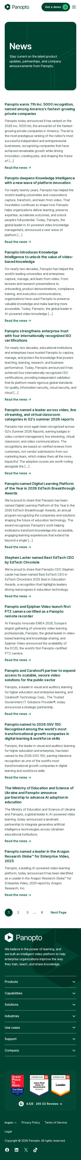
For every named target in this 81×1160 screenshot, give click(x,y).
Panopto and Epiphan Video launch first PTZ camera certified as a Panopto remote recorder (38, 611)
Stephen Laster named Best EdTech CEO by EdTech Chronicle (39, 560)
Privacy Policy (31, 1122)
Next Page (58, 912)
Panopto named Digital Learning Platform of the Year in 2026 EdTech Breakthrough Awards (40, 488)
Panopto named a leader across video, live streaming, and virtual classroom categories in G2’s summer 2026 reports (40, 414)
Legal (8, 1131)
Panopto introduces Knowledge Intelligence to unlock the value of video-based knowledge (39, 257)
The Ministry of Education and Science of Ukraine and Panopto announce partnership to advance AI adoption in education (39, 795)
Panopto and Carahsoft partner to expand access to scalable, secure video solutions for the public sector (40, 675)
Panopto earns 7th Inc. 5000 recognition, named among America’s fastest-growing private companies (40, 109)
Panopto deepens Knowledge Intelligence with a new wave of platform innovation (40, 180)
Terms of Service (56, 1122)
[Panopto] (17, 7)
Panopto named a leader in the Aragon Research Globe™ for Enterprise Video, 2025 (37, 856)
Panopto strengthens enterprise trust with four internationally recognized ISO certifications (38, 336)
